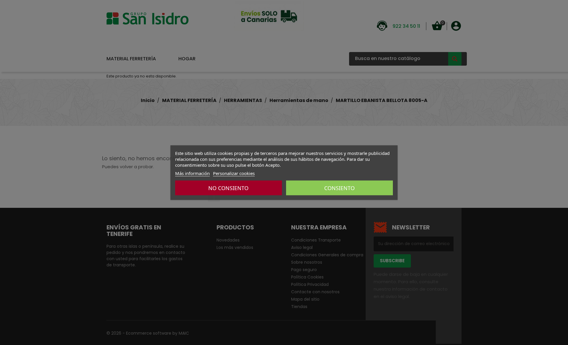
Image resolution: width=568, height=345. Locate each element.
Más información (192, 173)
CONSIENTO (339, 187)
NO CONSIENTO (228, 187)
